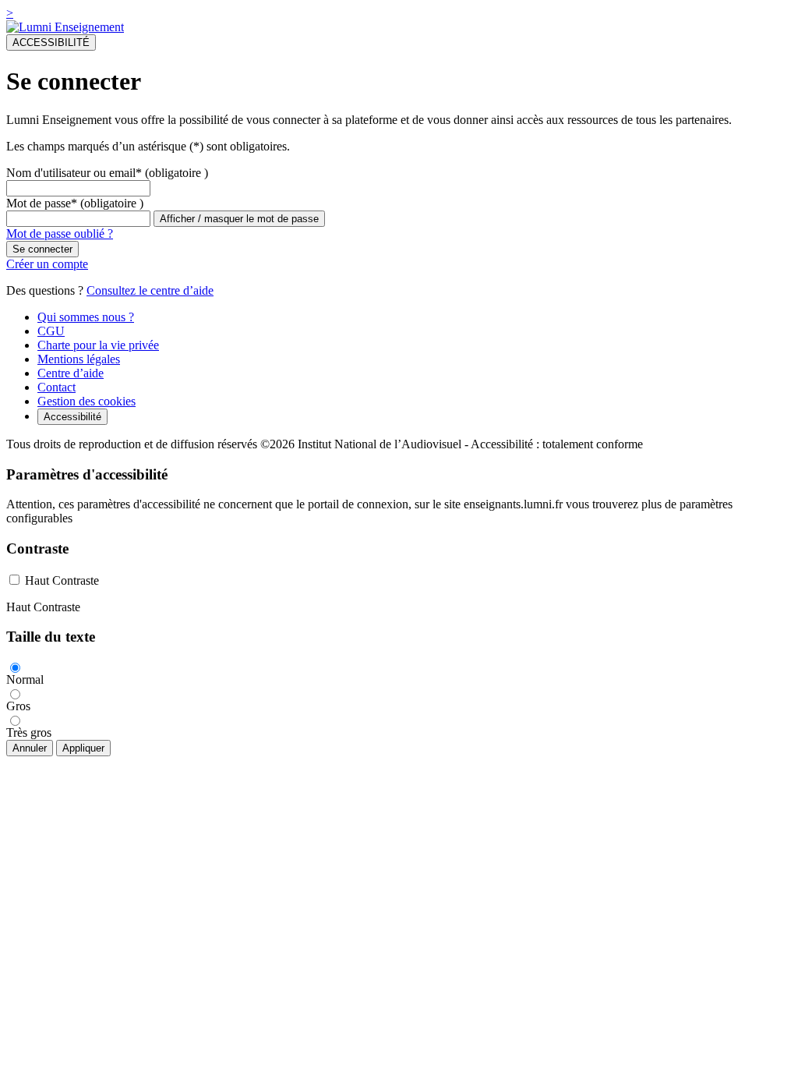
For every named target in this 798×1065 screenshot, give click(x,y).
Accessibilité (72, 417)
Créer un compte (47, 264)
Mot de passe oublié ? (59, 233)
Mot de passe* (41, 203)
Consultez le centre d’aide (150, 290)
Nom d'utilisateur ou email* (74, 172)
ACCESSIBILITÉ (51, 42)
